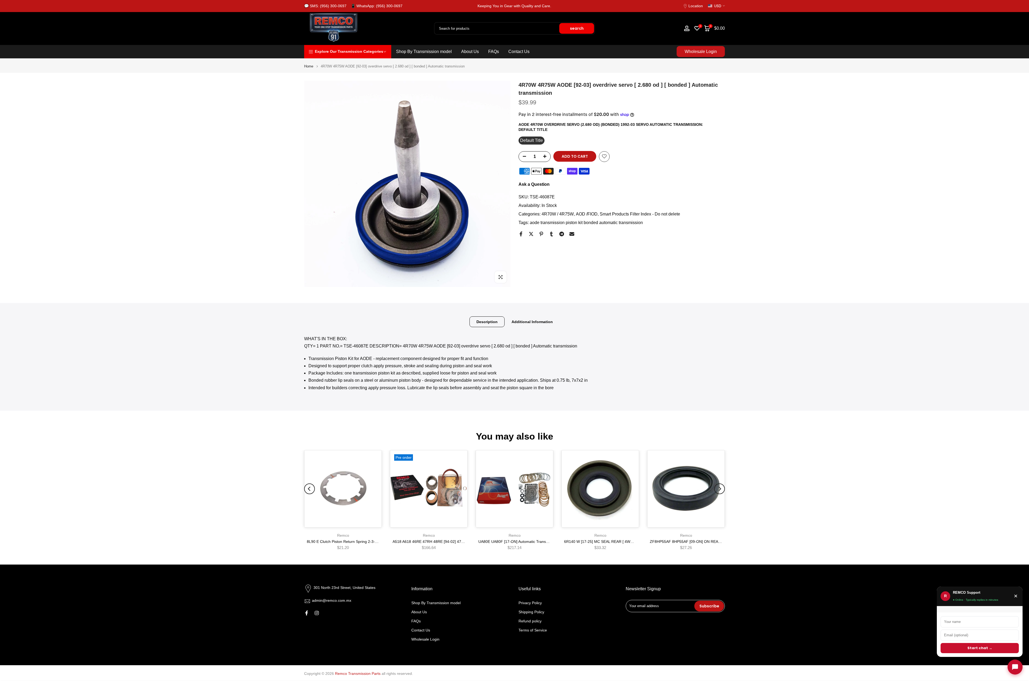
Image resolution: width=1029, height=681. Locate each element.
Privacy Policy (530, 603)
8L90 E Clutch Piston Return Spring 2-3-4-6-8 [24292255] (355, 542)
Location (695, 6)
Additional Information (532, 321)
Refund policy (530, 621)
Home (308, 66)
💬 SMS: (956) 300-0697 (325, 6)
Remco (343, 535)
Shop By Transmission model (424, 51)
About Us (470, 51)
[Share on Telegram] (561, 234)
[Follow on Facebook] (306, 613)
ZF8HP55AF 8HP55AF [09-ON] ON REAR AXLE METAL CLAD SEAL (708, 542)
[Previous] (309, 488)
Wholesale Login (701, 51)
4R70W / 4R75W (558, 214)
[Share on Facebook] (521, 234)
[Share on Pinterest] (541, 234)
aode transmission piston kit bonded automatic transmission (586, 222)
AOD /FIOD (587, 214)
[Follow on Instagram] (316, 613)
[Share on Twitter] (531, 234)
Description (487, 321)
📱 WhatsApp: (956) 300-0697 (376, 6)
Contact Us (519, 51)
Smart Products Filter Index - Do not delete (640, 214)
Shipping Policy (531, 612)
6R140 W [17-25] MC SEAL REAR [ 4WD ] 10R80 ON (609, 542)
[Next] (719, 488)
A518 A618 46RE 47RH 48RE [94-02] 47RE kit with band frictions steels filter (457, 542)
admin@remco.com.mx (331, 600)
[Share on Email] (571, 234)
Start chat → (979, 647)
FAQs (493, 51)
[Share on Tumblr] (551, 234)
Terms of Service (533, 630)
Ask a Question (534, 184)
